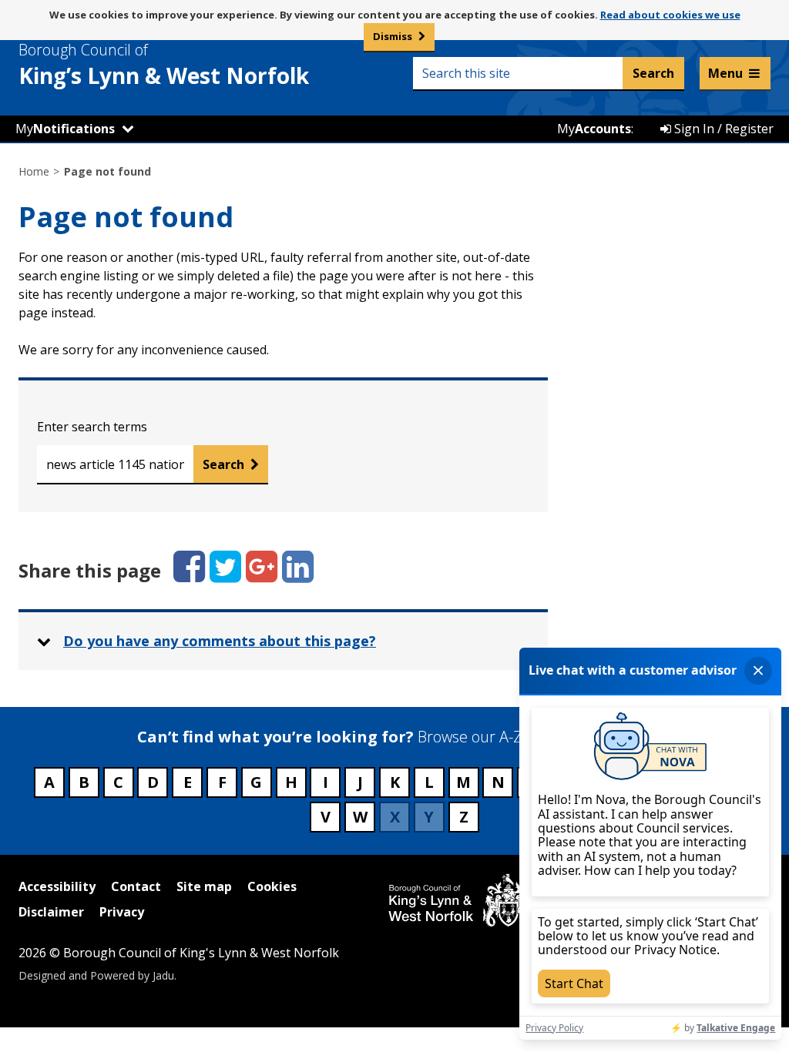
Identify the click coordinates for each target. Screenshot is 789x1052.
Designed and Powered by (96, 975)
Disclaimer (51, 911)
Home (33, 171)
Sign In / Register (722, 128)
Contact (136, 886)
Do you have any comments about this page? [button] (219, 641)
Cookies (272, 886)
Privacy (121, 911)
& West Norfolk (163, 64)
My (65, 128)
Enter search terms (92, 426)
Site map (204, 886)
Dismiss (392, 36)
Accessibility (57, 886)
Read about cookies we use (670, 15)
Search (223, 464)
